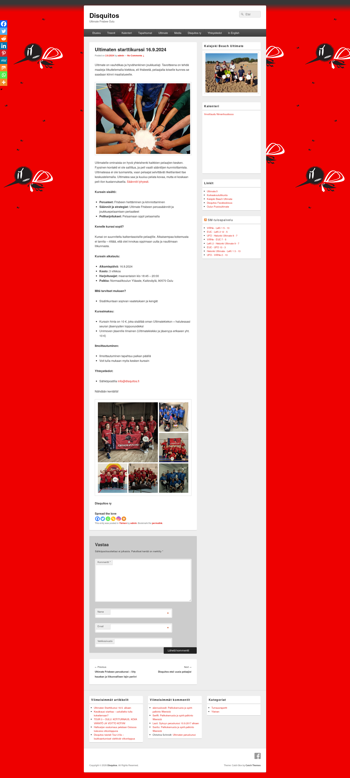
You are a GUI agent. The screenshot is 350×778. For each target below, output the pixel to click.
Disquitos (104, 15)
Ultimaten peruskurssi (184, 734)
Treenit (111, 33)
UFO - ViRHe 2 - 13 (217, 255)
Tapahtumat (145, 33)
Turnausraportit (219, 707)
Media (177, 33)
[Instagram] (118, 518)
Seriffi (156, 715)
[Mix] (3, 67)
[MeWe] (3, 60)
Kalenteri (127, 33)
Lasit (155, 723)
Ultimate (163, 33)
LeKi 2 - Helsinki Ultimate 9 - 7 (223, 243)
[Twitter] (102, 518)
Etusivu (96, 33)
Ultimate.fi (212, 191)
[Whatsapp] (108, 518)
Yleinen (123, 523)
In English (233, 33)
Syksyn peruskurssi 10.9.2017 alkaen (179, 723)
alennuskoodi (159, 707)
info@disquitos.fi (128, 381)
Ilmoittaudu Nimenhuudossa (219, 114)
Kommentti (104, 562)
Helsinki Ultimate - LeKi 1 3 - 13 (223, 251)
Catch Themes (253, 765)
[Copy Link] (113, 518)
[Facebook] (97, 518)
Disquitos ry (194, 33)
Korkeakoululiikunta (217, 195)
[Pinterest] (3, 53)
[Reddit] (3, 38)
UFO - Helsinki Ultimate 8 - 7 (222, 235)
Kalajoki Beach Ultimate (219, 199)
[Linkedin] (3, 45)
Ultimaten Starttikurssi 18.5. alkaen (112, 707)
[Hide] (1, 89)
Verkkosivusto (105, 641)
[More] (124, 518)
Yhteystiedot (215, 33)
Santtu (156, 727)
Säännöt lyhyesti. (138, 181)
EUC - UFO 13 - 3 (216, 247)
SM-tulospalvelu (220, 220)
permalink (157, 523)
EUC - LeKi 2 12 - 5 (217, 231)
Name (101, 611)
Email (101, 626)
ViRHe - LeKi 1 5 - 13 (218, 228)
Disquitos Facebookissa (219, 202)
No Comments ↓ (135, 55)
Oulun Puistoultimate (218, 206)
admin (121, 55)
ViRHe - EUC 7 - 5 (216, 239)
